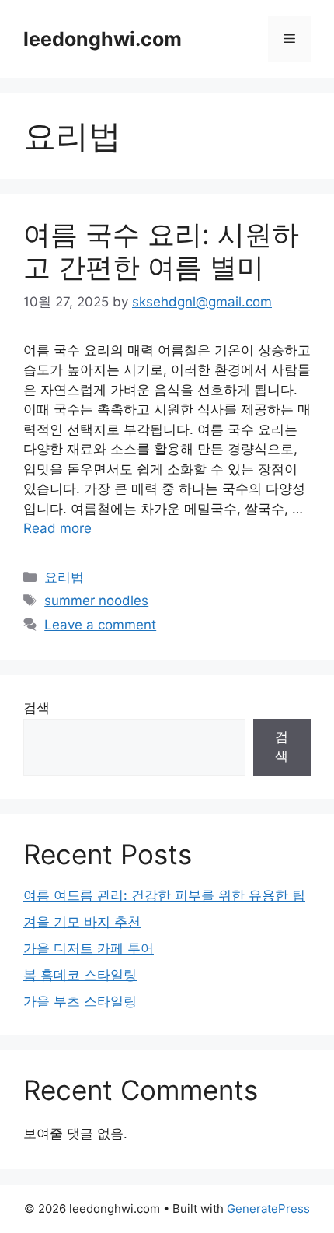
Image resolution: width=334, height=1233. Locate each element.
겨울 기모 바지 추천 (82, 922)
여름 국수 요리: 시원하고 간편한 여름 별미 (161, 250)
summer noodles (96, 600)
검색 (36, 708)
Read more (57, 528)
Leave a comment (100, 624)
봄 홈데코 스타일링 (80, 975)
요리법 (64, 577)
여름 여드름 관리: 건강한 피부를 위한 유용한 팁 (164, 895)
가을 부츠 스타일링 (80, 1001)
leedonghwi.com (102, 39)
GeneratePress (268, 1208)
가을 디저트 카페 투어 (88, 948)
